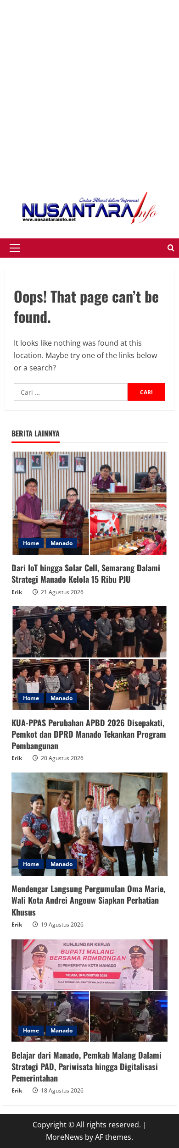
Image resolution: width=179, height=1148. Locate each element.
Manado (61, 543)
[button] (15, 248)
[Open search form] (171, 248)
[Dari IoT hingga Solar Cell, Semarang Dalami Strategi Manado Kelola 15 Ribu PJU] (89, 504)
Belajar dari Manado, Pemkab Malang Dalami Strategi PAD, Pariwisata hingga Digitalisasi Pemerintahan (86, 1066)
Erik (16, 592)
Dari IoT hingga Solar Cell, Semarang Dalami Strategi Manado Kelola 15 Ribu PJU (85, 573)
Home (31, 543)
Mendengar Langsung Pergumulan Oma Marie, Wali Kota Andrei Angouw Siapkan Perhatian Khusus (88, 900)
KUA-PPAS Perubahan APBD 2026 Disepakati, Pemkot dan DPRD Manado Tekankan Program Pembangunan (88, 734)
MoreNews (64, 1137)
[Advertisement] (89, 89)
